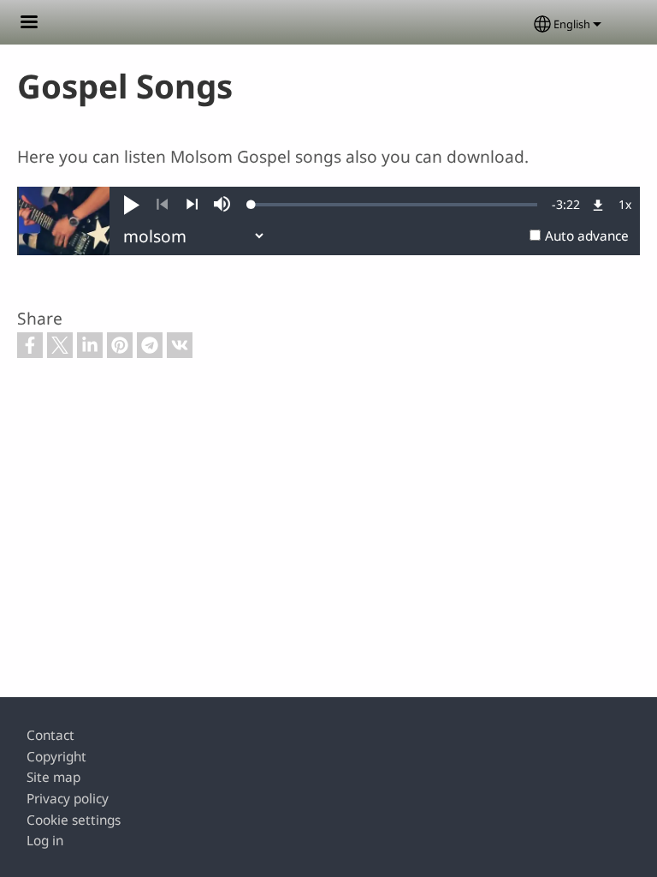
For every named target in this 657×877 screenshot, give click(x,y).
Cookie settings (74, 820)
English (571, 24)
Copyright (56, 757)
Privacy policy (68, 799)
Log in (45, 841)
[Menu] (39, 24)
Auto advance (587, 236)
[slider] (394, 204)
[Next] (192, 205)
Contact (50, 735)
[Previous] (162, 205)
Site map (53, 777)
